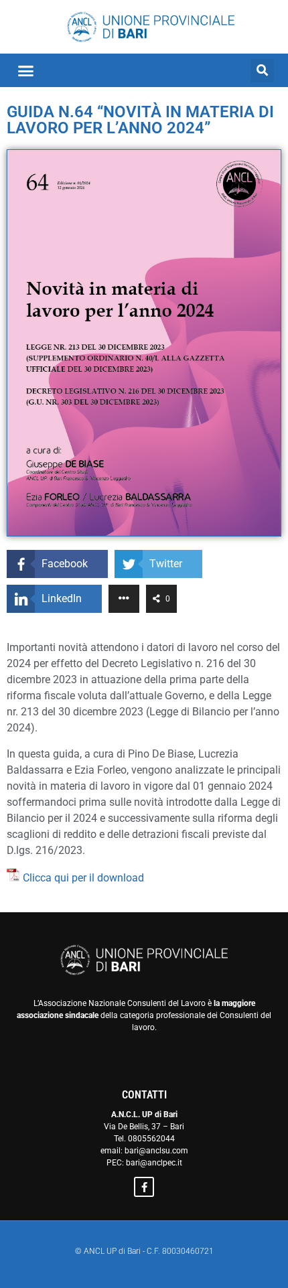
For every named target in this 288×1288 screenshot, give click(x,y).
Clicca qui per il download (83, 877)
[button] (26, 70)
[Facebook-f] (144, 1187)
